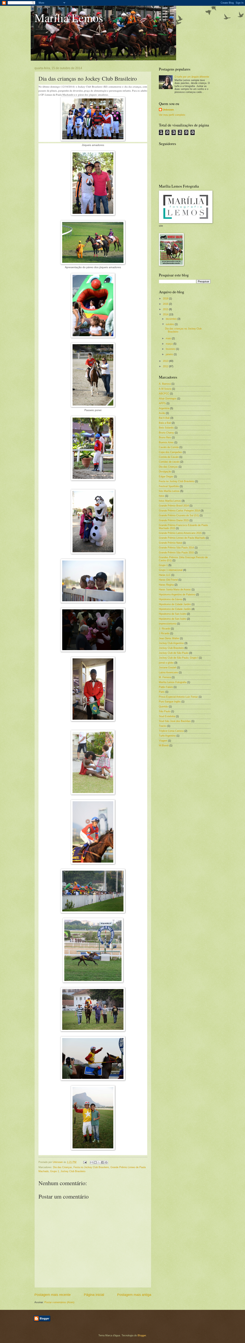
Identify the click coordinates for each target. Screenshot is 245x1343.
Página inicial (94, 1295)
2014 (166, 314)
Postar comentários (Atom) (59, 1302)
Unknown (168, 109)
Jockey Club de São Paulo (173, 652)
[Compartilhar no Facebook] (103, 1162)
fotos (161, 495)
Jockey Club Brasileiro (72, 1171)
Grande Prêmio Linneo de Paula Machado (182, 537)
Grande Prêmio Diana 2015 (174, 520)
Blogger (142, 1335)
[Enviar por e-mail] (92, 1162)
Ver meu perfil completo (172, 114)
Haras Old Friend (168, 579)
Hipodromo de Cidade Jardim (175, 604)
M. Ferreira (165, 677)
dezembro (171, 318)
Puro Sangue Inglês (170, 701)
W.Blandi (164, 745)
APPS (162, 403)
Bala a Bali (165, 422)
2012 (166, 366)
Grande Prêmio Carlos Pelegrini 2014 (179, 510)
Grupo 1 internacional (170, 570)
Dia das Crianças (62, 1167)
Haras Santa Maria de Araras (175, 589)
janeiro (170, 354)
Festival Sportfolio (169, 486)
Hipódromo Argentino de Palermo (177, 594)
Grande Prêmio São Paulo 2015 (176, 552)
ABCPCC (164, 393)
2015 (166, 309)
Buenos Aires (166, 442)
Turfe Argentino (167, 735)
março (169, 343)
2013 (166, 361)
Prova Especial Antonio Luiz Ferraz (178, 696)
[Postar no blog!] (95, 1162)
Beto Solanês (166, 427)
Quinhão (163, 706)
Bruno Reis (165, 437)
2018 (166, 298)
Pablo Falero (166, 687)
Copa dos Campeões (170, 452)
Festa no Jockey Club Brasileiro (91, 1167)
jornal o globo (166, 662)
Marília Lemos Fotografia (172, 682)
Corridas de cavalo (169, 461)
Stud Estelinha (167, 716)
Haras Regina (166, 584)
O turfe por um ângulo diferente (192, 76)
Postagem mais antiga (134, 1295)
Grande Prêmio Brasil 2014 (174, 505)
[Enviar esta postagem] (84, 1162)
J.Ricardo (164, 633)
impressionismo (167, 623)
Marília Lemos (68, 17)
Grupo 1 (54, 1171)
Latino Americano (168, 672)
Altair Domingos (167, 398)
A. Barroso (165, 383)
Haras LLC (165, 575)
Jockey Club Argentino (171, 643)
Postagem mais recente (52, 1295)
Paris (162, 691)
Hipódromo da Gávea (170, 599)
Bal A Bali (164, 417)
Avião (162, 413)
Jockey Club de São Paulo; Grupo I (178, 657)
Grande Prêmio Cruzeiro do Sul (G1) (179, 515)
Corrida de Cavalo (169, 457)
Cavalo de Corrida (169, 447)
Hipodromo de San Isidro (172, 613)
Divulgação (165, 471)
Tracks (163, 725)
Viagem (163, 740)
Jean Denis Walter (169, 638)
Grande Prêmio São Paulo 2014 (176, 547)
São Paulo (164, 711)
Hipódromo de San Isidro (172, 618)
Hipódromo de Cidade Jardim (175, 609)
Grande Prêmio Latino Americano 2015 (180, 533)
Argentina (164, 408)
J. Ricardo (164, 628)
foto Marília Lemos (169, 491)
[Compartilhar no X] (99, 1162)
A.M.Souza (165, 388)
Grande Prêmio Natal (170, 542)
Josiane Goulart (167, 667)
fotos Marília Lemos (170, 500)
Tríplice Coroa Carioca (171, 730)
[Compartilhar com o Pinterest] (106, 1162)
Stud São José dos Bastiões (175, 721)
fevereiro (171, 348)
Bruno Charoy (166, 432)
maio (169, 338)
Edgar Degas (166, 476)
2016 (166, 303)
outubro (170, 324)
